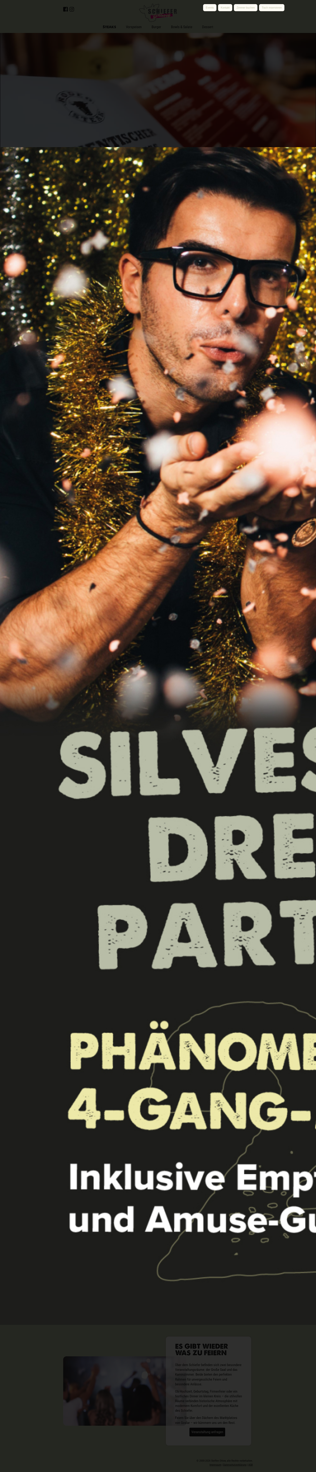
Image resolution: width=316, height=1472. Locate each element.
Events (210, 7)
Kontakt (225, 7)
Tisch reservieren (272, 7)
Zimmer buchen (246, 7)
